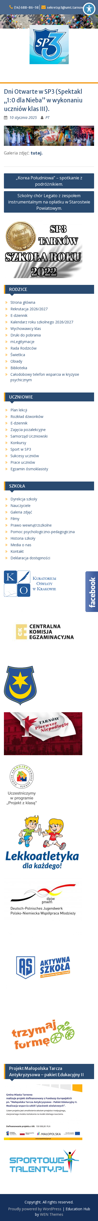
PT (47, 117)
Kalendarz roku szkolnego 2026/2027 (41, 321)
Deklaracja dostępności (30, 557)
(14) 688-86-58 (26, 7)
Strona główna (22, 302)
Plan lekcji (18, 409)
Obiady (16, 361)
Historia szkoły (22, 538)
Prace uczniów (22, 462)
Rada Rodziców (23, 348)
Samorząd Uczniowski (29, 436)
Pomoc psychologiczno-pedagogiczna (42, 531)
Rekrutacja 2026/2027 (29, 308)
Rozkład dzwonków (26, 416)
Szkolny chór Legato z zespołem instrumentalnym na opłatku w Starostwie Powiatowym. (49, 202)
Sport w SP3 (20, 449)
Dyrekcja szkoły (23, 498)
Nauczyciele (20, 505)
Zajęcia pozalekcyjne (28, 429)
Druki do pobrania (25, 335)
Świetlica (17, 354)
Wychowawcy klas (25, 328)
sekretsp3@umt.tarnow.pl (67, 7)
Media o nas (20, 544)
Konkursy (18, 442)
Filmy (14, 518)
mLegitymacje (22, 341)
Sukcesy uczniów (24, 455)
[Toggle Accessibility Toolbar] (89, 9)
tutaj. (37, 153)
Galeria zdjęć (21, 512)
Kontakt (17, 551)
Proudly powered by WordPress (34, 1208)
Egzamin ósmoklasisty (29, 468)
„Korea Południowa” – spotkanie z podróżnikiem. (49, 181)
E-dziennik (18, 315)
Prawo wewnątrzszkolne (31, 525)
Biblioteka (18, 367)
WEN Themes (51, 1214)
